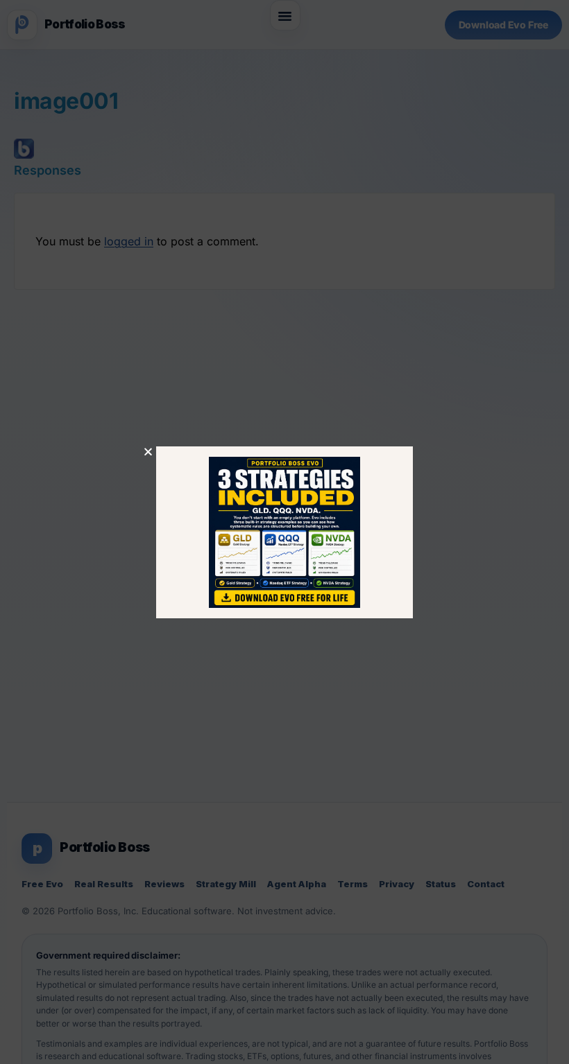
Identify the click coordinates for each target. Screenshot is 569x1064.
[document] (284, 532)
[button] (148, 451)
